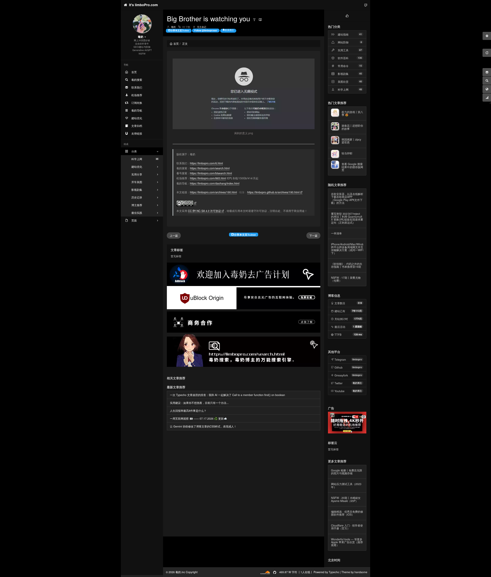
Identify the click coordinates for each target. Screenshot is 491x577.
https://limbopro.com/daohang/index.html (214, 183)
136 (360, 58)
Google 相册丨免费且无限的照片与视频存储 (346, 471)
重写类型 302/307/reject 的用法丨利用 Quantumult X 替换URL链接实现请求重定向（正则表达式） (347, 218)
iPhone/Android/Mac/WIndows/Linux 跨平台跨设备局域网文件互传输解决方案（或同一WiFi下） (353, 248)
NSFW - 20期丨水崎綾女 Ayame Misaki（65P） (346, 499)
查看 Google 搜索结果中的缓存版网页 (352, 167)
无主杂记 (201, 26)
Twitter (338, 383)
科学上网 (144, 159)
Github (338, 367)
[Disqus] (243, 484)
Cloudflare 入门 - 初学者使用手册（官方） (347, 526)
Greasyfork (341, 375)
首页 (176, 43)
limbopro (357, 359)
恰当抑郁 (347, 153)
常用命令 (343, 66)
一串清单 (336, 233)
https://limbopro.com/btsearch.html (211, 173)
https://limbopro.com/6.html (206, 163)
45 (360, 73)
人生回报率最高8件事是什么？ (188, 410)
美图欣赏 (343, 81)
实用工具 (343, 50)
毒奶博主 (357, 383)
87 (360, 50)
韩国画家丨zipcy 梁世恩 (351, 140)
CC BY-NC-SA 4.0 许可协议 (204, 211)
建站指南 (343, 34)
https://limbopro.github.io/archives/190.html (273, 192)
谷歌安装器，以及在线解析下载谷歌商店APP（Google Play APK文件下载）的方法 (347, 198)
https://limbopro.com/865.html (208, 178)
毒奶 (173, 26)
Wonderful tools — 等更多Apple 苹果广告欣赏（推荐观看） (347, 542)
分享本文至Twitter (180, 30)
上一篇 (174, 235)
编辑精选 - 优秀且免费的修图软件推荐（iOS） (347, 513)
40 (360, 81)
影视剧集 (343, 74)
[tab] (347, 15)
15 (360, 65)
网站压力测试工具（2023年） (346, 485)
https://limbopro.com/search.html (210, 168)
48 (360, 89)
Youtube (339, 391)
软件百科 (343, 58)
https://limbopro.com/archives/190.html (213, 192)
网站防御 (343, 42)
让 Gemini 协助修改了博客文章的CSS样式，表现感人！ (203, 426)
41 (360, 34)
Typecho (334, 572)
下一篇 (313, 235)
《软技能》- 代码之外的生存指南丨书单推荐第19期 (346, 265)
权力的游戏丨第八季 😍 (352, 113)
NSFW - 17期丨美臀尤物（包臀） (346, 279)
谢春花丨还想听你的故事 (352, 127)
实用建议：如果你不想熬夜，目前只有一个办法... (199, 403)
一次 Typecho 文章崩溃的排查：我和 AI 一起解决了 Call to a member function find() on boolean (227, 395)
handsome (360, 572)
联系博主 (229, 30)
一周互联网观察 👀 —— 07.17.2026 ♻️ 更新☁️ (198, 418)
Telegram (340, 359)
